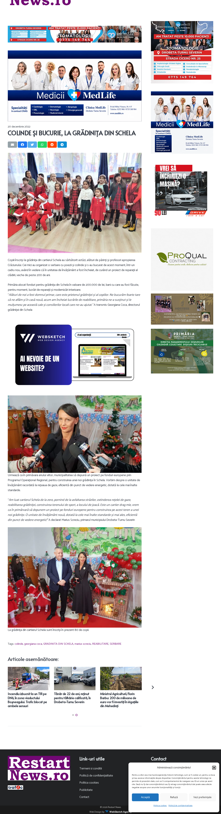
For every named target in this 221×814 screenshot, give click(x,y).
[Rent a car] (182, 191)
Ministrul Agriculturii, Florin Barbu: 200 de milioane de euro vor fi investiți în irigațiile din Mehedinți (119, 700)
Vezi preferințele (202, 797)
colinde (19, 644)
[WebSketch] (75, 354)
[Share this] (22, 144)
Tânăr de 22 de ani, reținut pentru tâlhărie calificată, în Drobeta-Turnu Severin (72, 698)
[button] (214, 767)
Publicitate (86, 790)
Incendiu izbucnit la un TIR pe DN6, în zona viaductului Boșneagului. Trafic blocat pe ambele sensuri (27, 700)
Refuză (174, 797)
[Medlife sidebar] (182, 122)
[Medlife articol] (75, 85)
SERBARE (115, 644)
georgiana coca (33, 644)
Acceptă (145, 797)
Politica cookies (160, 805)
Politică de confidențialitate (181, 805)
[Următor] (152, 687)
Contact (84, 797)
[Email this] (12, 144)
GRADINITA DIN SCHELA (58, 644)
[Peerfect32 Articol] (75, 34)
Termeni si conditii (90, 768)
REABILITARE (100, 644)
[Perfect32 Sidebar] (182, 52)
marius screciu (83, 644)
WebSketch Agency (120, 812)
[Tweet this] (32, 144)
